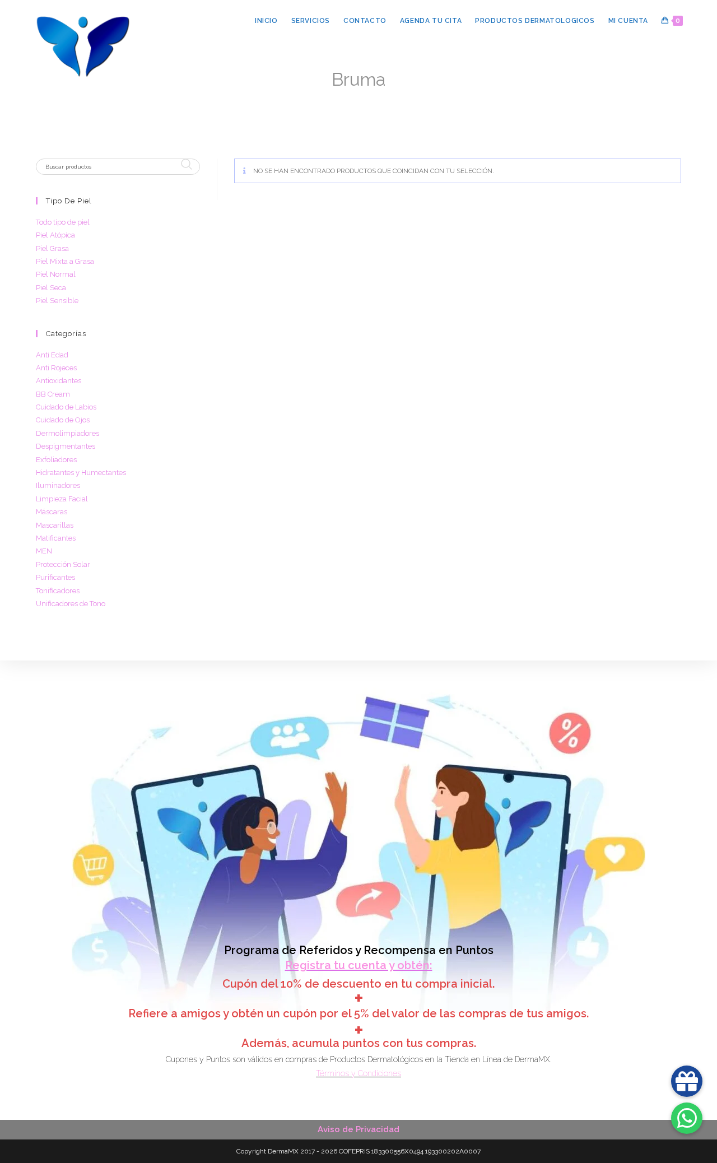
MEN (44, 551)
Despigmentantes (65, 446)
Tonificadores (58, 591)
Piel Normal (56, 274)
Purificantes (55, 577)
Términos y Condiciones (358, 1073)
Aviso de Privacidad (358, 1129)
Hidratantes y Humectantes (81, 472)
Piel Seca (51, 287)
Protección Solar (63, 564)
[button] (686, 1118)
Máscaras (51, 512)
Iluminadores (58, 485)
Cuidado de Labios (66, 407)
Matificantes (56, 538)
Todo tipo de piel (63, 222)
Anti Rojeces (56, 368)
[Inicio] (319, 97)
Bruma (390, 97)
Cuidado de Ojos (63, 420)
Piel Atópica (55, 235)
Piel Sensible (57, 300)
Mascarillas (54, 525)
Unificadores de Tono (70, 603)
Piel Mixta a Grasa (65, 261)
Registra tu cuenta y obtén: (358, 965)
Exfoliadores (56, 459)
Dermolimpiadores (67, 433)
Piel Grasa (52, 248)
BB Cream (53, 394)
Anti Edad (52, 355)
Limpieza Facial (62, 499)
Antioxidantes (58, 380)
